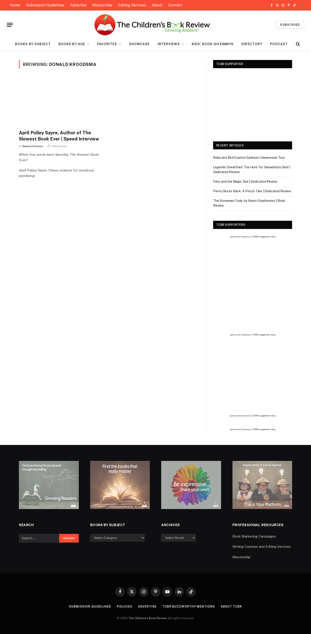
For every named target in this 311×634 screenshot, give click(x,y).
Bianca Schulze (33, 146)
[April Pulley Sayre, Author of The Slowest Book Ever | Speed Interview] (62, 102)
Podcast (279, 44)
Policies (124, 606)
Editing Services (132, 5)
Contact (175, 5)
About (157, 5)
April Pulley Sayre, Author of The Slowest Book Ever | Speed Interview (59, 136)
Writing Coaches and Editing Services (261, 546)
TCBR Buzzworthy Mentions (188, 606)
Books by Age (72, 44)
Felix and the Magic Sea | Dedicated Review (245, 181)
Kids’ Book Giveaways (213, 44)
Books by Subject (33, 44)
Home (15, 5)
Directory (251, 44)
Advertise (78, 5)
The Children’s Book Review (147, 618)
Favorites (107, 44)
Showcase (139, 44)
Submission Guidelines (45, 5)
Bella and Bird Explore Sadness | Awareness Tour (249, 157)
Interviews (169, 44)
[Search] (302, 5)
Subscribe (290, 24)
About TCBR (231, 606)
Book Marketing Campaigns (254, 536)
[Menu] (10, 25)
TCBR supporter (261, 236)
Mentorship (102, 5)
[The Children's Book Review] (155, 25)
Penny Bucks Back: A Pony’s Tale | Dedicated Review (252, 191)
